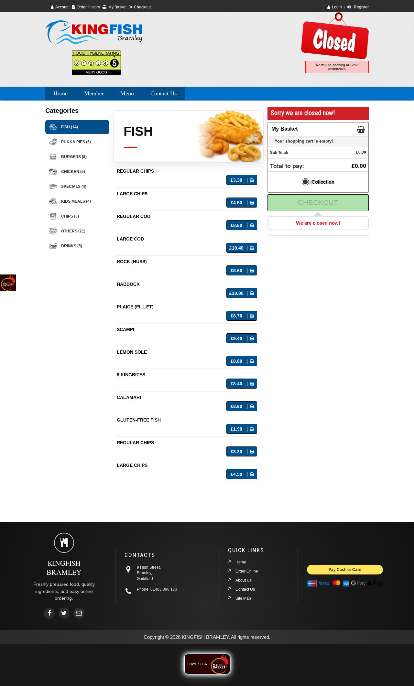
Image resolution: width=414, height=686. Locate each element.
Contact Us (163, 93)
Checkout (142, 7)
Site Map (243, 598)
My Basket (117, 7)
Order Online (246, 571)
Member (94, 93)
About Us (243, 580)
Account (62, 7)
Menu (127, 93)
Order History (88, 7)
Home (60, 93)
